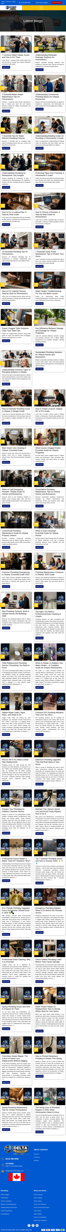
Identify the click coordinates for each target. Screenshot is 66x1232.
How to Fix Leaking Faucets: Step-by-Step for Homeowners (15, 292)
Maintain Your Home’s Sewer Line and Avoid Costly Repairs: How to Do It (48, 811)
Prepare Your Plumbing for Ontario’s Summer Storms (13, 810)
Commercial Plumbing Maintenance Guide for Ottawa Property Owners (15, 533)
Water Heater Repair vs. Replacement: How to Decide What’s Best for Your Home (47, 1009)
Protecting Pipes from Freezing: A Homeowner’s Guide (49, 174)
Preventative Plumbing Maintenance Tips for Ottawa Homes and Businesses (47, 491)
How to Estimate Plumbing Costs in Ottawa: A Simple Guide (16, 410)
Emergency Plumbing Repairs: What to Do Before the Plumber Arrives (48, 910)
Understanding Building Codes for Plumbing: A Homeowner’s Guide (49, 137)
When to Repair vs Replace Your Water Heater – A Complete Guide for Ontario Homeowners (49, 665)
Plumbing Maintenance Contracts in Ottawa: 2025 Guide (49, 573)
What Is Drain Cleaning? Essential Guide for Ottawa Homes (46, 533)
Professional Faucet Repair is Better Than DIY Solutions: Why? (16, 860)
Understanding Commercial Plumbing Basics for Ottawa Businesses (47, 96)
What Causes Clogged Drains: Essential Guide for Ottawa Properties (48, 450)
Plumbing (4, 1191)
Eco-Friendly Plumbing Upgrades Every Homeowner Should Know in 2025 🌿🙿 (16, 910)
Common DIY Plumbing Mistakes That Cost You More (49, 713)
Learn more (6, 67)
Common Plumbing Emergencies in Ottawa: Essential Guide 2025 (16, 573)
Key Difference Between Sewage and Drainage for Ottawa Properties (49, 330)
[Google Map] (37, 1225)
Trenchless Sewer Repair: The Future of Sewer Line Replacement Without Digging (15, 1058)
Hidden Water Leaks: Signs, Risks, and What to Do (14, 713)
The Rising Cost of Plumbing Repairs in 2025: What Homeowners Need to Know (47, 1109)
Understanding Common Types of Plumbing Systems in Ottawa (16, 371)
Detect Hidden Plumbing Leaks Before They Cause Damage (48, 960)
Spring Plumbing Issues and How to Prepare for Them (16, 1008)
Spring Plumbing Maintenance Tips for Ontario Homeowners (14, 1108)
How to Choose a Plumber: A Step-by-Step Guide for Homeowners (47, 214)
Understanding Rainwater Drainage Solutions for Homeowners (46, 57)
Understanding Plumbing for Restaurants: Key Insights (14, 174)
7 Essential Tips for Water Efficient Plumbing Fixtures (13, 137)
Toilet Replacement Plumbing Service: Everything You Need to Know (16, 665)
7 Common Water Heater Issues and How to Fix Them (15, 56)
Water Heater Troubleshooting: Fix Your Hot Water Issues (48, 292)
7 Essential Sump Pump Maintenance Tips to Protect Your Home (49, 254)
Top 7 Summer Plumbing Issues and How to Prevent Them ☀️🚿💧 (49, 861)
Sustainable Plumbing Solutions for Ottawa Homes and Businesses (48, 354)
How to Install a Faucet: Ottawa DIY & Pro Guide (48, 410)
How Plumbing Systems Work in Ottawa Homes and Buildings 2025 (15, 613)
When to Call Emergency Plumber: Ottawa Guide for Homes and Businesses (13, 491)
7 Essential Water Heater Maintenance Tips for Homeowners (12, 96)
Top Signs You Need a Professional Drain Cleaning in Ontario (48, 614)
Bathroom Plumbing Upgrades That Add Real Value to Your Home (48, 762)
